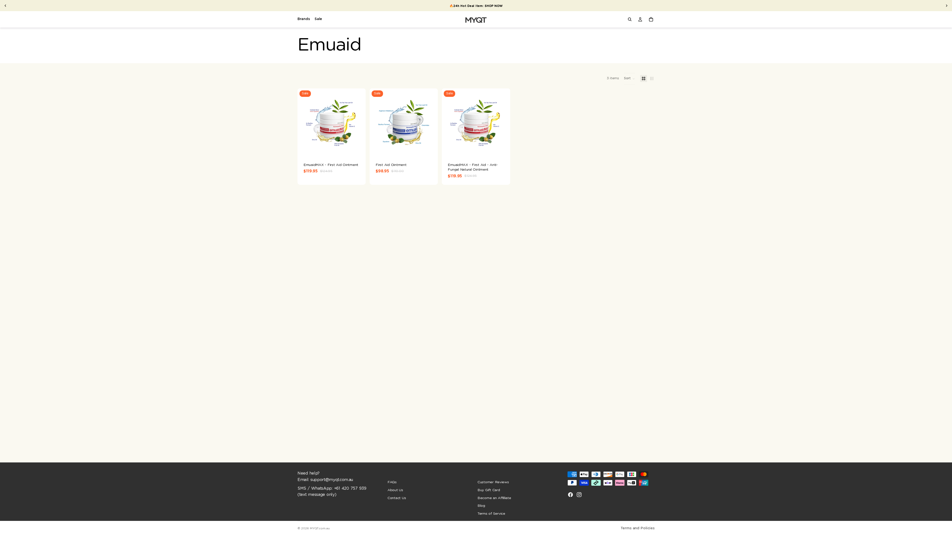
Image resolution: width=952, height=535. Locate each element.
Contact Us (396, 498)
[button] (629, 78)
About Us (395, 490)
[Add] (358, 149)
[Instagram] (579, 495)
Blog (481, 506)
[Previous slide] (5, 5)
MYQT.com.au (319, 528)
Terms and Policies (637, 528)
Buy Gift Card (488, 490)
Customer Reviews (493, 482)
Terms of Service (491, 513)
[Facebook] (570, 495)
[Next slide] (946, 5)
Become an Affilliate (494, 498)
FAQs (392, 482)
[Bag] (651, 19)
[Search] (629, 19)
